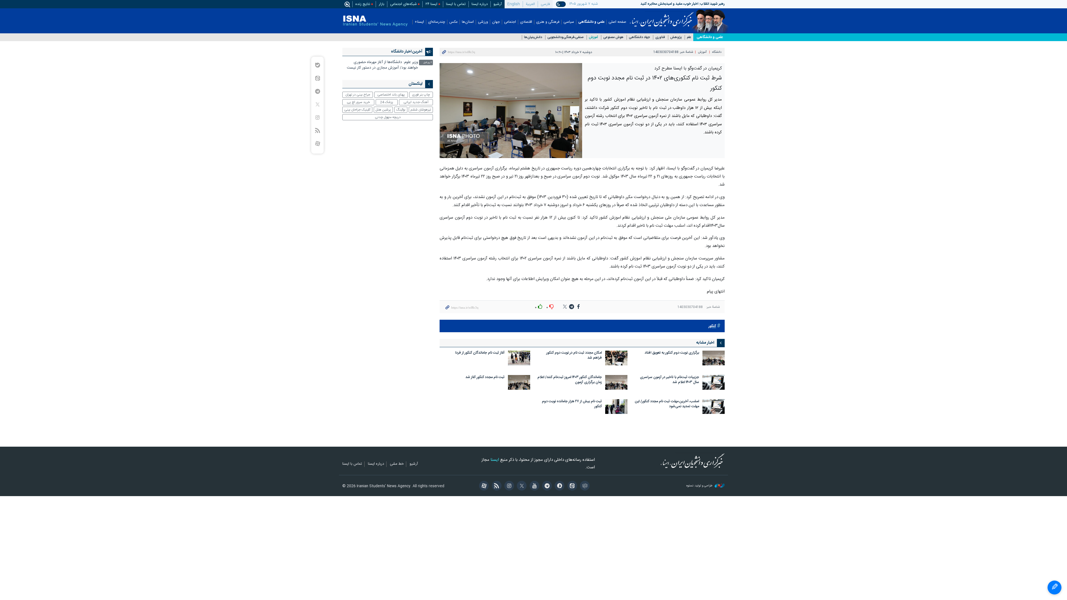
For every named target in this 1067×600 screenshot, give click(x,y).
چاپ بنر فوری (421, 95)
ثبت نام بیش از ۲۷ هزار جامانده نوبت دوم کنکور (572, 404)
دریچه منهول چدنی (388, 117)
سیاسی (569, 22)
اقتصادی (526, 22)
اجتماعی (510, 22)
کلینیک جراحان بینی (357, 109)
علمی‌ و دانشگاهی (710, 37)
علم (689, 37)
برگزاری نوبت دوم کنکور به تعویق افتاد (672, 353)
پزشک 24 (386, 102)
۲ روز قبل (427, 62)
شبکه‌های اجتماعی (403, 4)
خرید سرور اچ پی (358, 102)
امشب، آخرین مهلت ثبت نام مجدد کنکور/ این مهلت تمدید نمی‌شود (667, 404)
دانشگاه (716, 52)
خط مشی (397, 464)
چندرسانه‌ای (436, 22)
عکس (453, 22)
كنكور (712, 326)
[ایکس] (521, 486)
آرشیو (497, 4)
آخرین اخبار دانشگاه (406, 51)
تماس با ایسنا (456, 4)
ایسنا (662, 17)
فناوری (660, 37)
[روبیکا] (584, 486)
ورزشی (483, 22)
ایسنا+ (419, 22)
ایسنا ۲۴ (431, 4)
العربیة (530, 4)
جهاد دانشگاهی (639, 37)
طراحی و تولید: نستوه (699, 486)
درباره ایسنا (480, 4)
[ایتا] (571, 486)
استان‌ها (468, 22)
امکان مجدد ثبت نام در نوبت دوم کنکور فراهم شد (574, 356)
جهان (496, 22)
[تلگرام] (546, 486)
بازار (381, 4)
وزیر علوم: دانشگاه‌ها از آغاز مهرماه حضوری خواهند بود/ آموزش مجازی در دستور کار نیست (382, 65)
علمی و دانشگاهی (591, 22)
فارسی (545, 4)
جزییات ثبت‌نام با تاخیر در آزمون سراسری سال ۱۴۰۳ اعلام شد (669, 380)
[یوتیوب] (533, 486)
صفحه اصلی (617, 22)
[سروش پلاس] (558, 486)
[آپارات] (483, 486)
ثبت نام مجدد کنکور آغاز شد (485, 377)
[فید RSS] (495, 486)
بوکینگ (400, 109)
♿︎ (1054, 587)
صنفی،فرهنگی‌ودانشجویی (565, 37)
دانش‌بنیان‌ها (533, 37)
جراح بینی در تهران (357, 95)
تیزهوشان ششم (420, 109)
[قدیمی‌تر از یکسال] (713, 358)
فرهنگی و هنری (547, 22)
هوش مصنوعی (613, 37)
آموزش (593, 37)
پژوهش (676, 37)
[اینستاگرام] (508, 486)
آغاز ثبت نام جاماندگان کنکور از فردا (480, 353)
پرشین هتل (383, 109)
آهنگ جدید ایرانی (415, 102)
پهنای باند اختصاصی (391, 95)
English (513, 4)
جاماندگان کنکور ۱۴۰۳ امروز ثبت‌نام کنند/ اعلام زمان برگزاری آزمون (569, 380)
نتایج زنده (362, 4)
